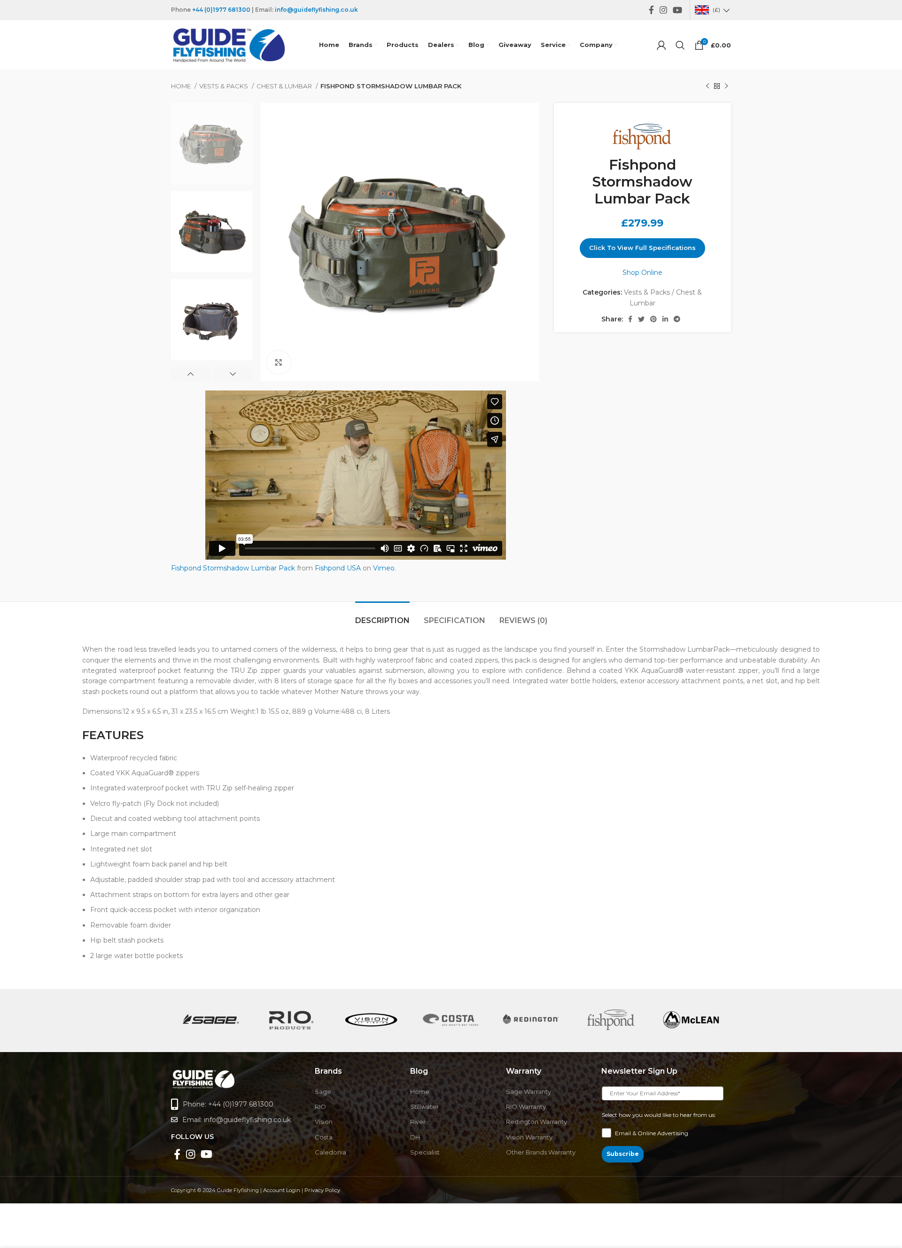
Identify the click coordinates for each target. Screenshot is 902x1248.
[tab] (382, 615)
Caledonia (330, 1152)
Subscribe (623, 1153)
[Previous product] (707, 86)
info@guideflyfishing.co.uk (316, 9)
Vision (324, 1121)
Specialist (425, 1152)
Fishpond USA (338, 568)
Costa (324, 1137)
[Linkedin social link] (665, 319)
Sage (323, 1091)
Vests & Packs (224, 86)
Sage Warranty (528, 1091)
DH (415, 1137)
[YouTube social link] (677, 10)
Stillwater (424, 1106)
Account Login (281, 1190)
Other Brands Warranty (540, 1152)
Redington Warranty (536, 1121)
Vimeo (384, 568)
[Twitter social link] (641, 319)
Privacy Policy (322, 1190)
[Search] (680, 45)
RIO (320, 1106)
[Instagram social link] (663, 10)
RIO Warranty (526, 1106)
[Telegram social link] (677, 319)
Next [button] (232, 374)
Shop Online (642, 272)
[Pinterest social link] (653, 319)
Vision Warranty (529, 1137)
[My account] (661, 45)
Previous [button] (190, 374)
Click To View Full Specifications (642, 247)
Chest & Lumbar (285, 86)
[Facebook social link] (651, 10)
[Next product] (726, 86)
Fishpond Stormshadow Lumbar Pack (233, 568)
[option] (212, 143)
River (418, 1121)
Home (181, 86)
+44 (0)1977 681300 (221, 9)
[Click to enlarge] (278, 362)
